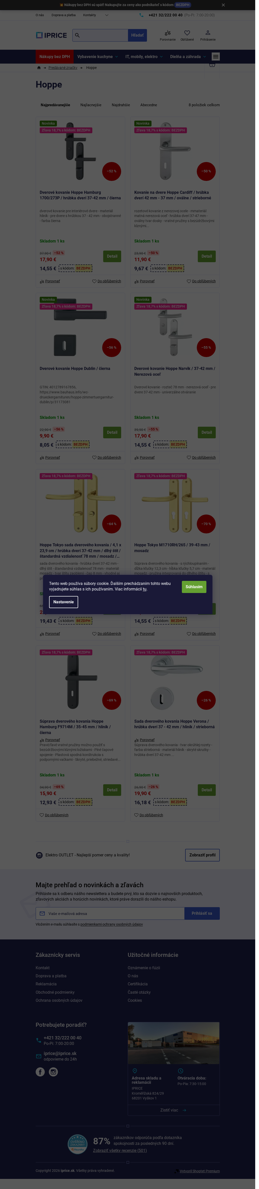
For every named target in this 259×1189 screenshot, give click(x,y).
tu (144, 589)
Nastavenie (63, 602)
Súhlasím (194, 586)
